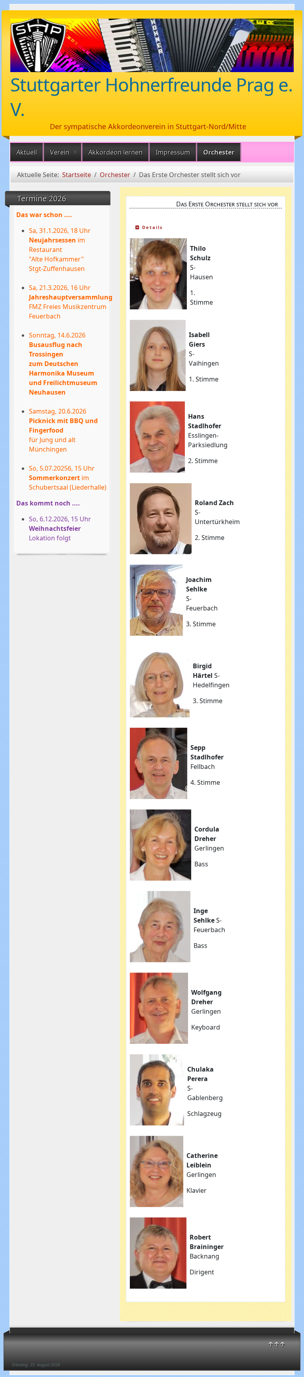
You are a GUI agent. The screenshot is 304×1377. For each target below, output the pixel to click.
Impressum (173, 152)
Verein (59, 152)
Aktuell (26, 152)
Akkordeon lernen (115, 152)
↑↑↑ (276, 1344)
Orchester (218, 152)
